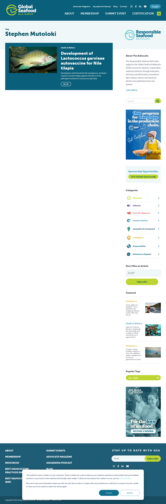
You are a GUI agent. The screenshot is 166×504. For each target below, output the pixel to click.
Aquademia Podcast (102, 6)
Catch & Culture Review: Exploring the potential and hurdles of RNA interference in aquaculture (133, 332)
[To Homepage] (21, 10)
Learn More (131, 90)
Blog (115, 6)
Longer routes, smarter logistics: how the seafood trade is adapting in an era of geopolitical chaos (133, 354)
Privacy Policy (124, 478)
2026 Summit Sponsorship (143, 176)
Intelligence (131, 301)
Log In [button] (155, 6)
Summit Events (55, 450)
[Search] (158, 101)
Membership (90, 13)
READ (66, 84)
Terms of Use (56, 500)
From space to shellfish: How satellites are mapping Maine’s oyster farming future (133, 310)
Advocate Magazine (81, 6)
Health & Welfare (134, 323)
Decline (130, 493)
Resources (12, 462)
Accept (109, 493)
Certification (143, 13)
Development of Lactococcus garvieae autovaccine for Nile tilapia (83, 61)
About (69, 13)
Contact (123, 6)
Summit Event (115, 13)
